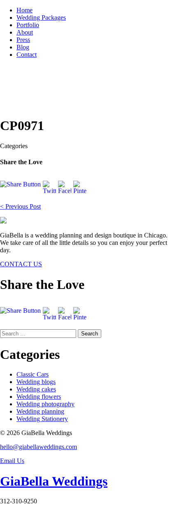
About (24, 32)
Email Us (12, 460)
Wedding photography (45, 403)
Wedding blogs (36, 381)
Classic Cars (32, 374)
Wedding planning (40, 411)
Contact (26, 54)
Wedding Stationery (42, 418)
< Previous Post (20, 206)
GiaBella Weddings (53, 481)
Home (24, 10)
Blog (22, 47)
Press (23, 39)
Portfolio (27, 24)
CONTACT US (21, 264)
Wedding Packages (41, 17)
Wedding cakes (36, 389)
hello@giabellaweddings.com (38, 446)
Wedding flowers (38, 396)
